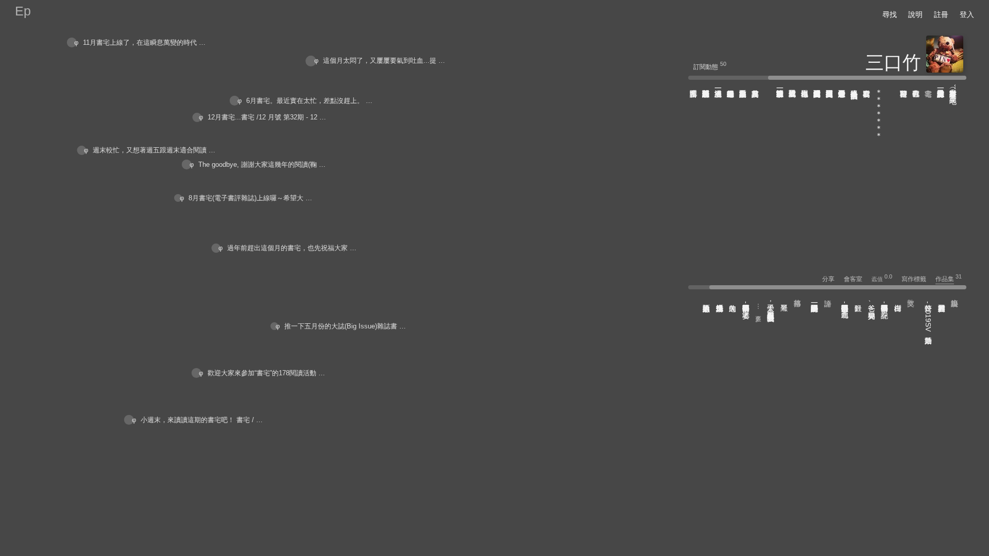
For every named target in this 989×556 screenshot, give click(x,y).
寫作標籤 (917, 279)
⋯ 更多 (758, 307)
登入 (967, 14)
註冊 (941, 14)
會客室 (857, 279)
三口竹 (893, 62)
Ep (23, 11)
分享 (832, 279)
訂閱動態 (705, 67)
